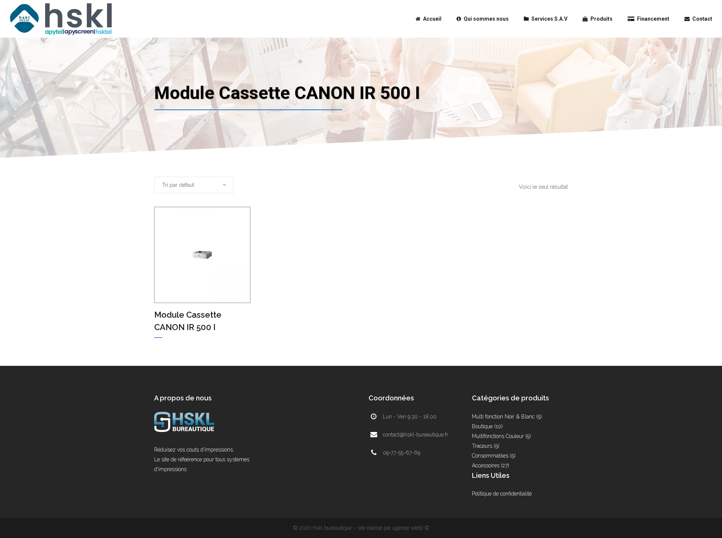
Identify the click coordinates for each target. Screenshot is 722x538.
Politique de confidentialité (502, 494)
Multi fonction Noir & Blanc (503, 417)
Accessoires (485, 465)
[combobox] (194, 185)
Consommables (490, 456)
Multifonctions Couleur (498, 436)
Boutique (482, 426)
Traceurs (482, 446)
